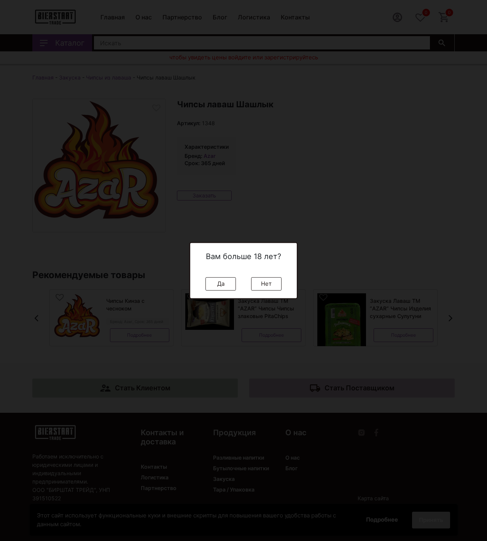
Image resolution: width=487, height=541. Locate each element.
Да (220, 283)
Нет (266, 283)
